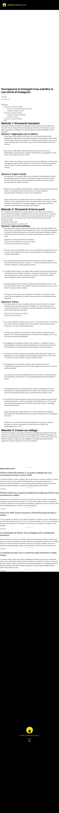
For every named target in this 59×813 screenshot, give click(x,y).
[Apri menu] (57, 5)
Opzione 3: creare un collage (13, 118)
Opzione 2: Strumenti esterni (13, 112)
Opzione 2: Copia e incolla (15, 110)
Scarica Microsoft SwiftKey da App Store (16, 243)
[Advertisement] (29, 20)
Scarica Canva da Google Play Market (16, 313)
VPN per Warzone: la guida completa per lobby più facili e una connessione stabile (29, 494)
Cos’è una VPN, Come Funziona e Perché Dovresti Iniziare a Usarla (28, 514)
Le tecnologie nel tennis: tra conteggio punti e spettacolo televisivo (27, 534)
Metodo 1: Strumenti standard (13, 106)
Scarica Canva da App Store (13, 315)
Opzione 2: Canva (12, 116)
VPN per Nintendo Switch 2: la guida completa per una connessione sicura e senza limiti (26, 474)
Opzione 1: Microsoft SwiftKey (16, 114)
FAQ (5, 120)
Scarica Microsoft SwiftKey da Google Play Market (19, 241)
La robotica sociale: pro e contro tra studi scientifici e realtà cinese (28, 554)
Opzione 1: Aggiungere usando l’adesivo (19, 108)
